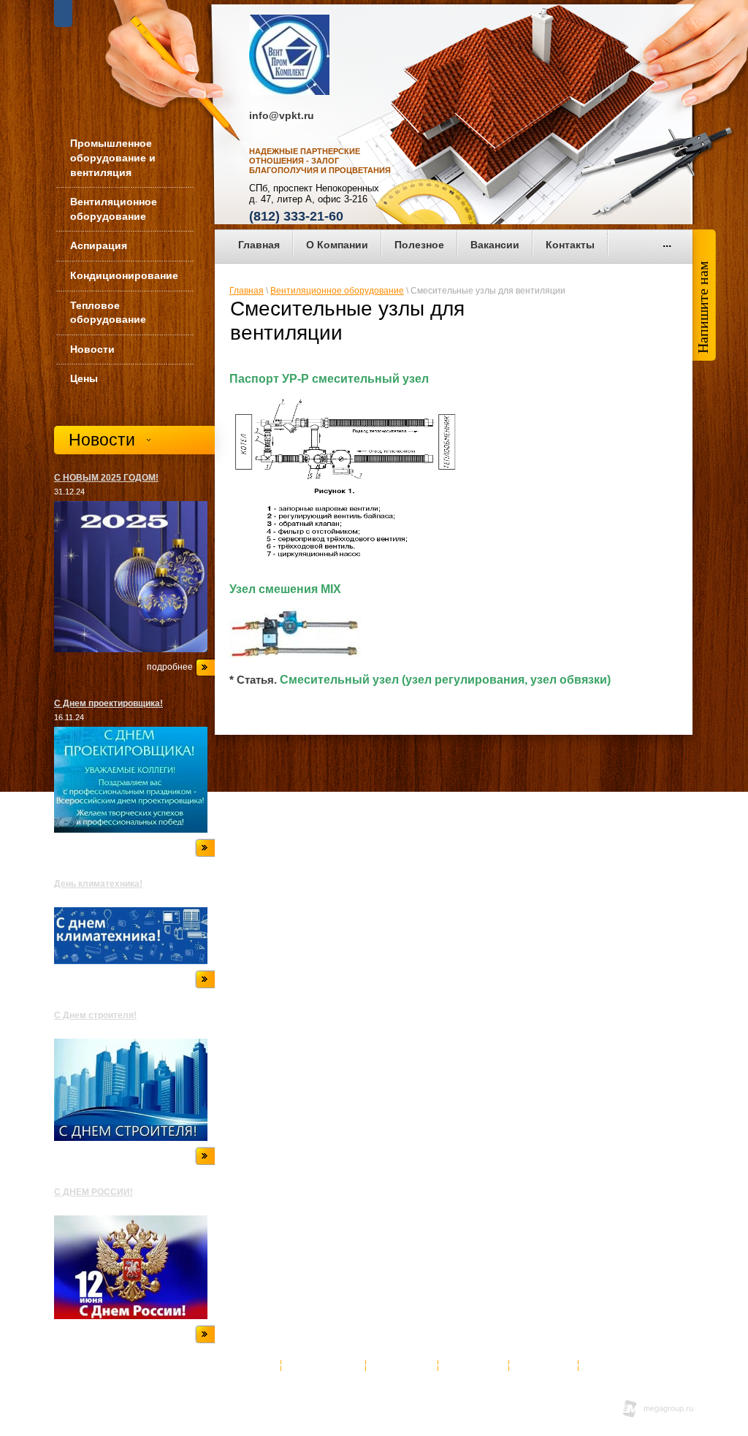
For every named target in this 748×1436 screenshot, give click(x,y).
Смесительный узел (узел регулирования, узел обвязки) (445, 679)
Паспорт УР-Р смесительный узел (329, 379)
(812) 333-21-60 (296, 216)
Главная (246, 291)
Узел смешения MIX (285, 589)
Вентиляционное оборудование (337, 291)
